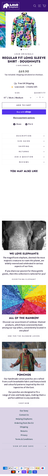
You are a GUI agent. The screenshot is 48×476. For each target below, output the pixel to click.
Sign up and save (23, 446)
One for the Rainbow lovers (24, 336)
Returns (24, 152)
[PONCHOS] (24, 356)
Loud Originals (24, 54)
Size (17, 93)
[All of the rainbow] (24, 299)
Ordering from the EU (24, 423)
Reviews (24, 162)
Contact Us (24, 415)
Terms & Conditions (24, 439)
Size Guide (24, 141)
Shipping (20, 75)
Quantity (40, 93)
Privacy (24, 435)
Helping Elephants (24, 419)
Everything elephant (24, 279)
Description (24, 136)
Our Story (24, 411)
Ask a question (24, 157)
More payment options (24, 118)
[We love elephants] (24, 235)
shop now (24, 403)
